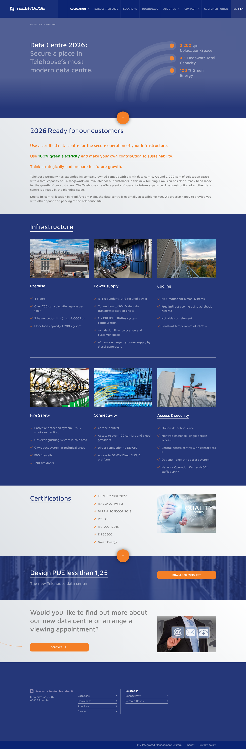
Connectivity (133, 695)
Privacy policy (207, 744)
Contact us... (59, 647)
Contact (190, 8)
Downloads (150, 8)
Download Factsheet (186, 575)
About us (169, 8)
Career (82, 711)
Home (33, 24)
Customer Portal (216, 8)
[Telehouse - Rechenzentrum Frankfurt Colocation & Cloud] (29, 9)
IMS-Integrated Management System (159, 744)
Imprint (190, 744)
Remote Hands (135, 700)
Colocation (78, 8)
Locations (130, 8)
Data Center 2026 (106, 8)
